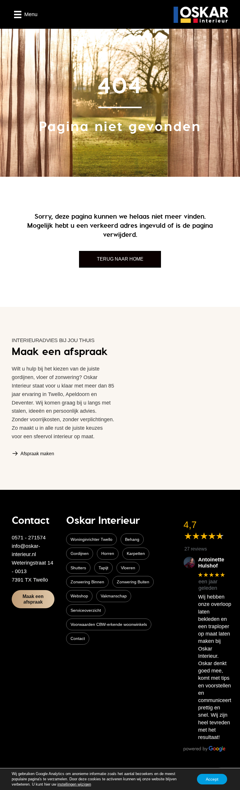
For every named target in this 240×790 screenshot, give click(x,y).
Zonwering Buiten (133, 582)
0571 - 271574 (29, 538)
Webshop (79, 596)
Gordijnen (80, 553)
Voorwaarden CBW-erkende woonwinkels (109, 624)
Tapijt (103, 567)
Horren (107, 553)
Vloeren (128, 567)
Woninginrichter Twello (91, 539)
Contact (78, 638)
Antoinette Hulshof (211, 563)
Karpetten (136, 553)
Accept (212, 779)
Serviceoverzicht (86, 610)
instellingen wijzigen (74, 784)
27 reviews (195, 548)
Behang (132, 539)
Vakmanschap (114, 596)
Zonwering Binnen (87, 582)
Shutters (78, 567)
